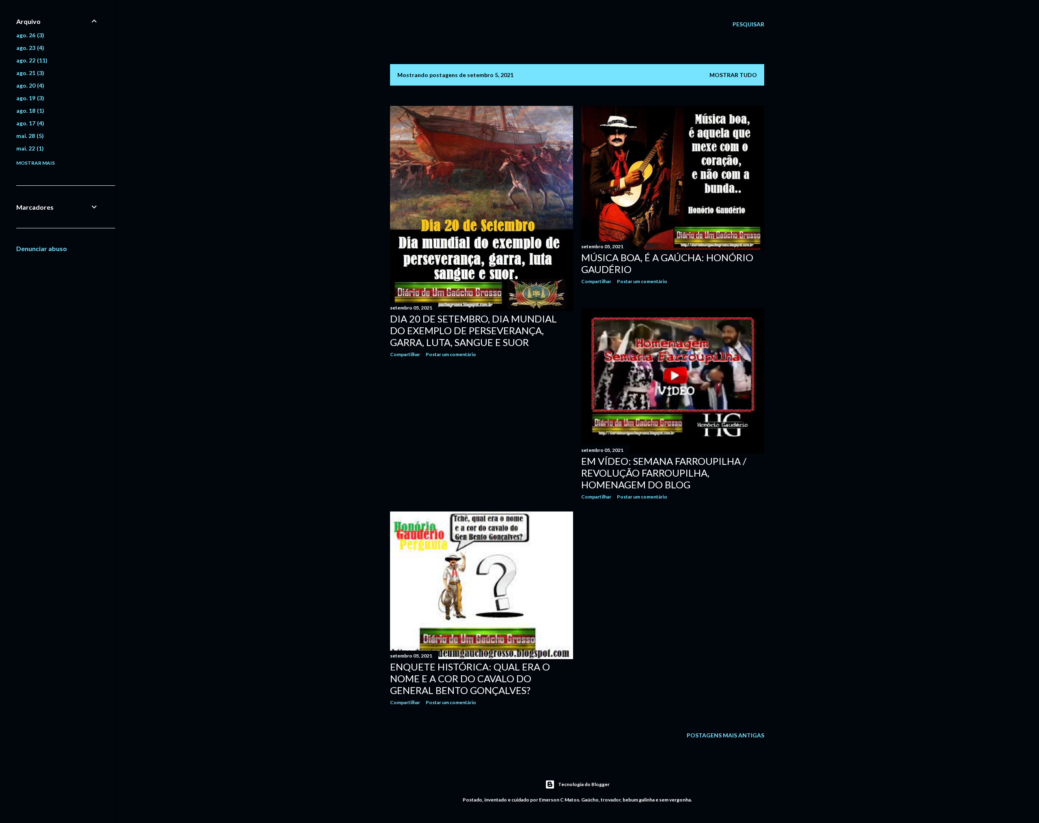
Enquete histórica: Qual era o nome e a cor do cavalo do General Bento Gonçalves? (470, 678)
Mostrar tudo (733, 74)
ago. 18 (29, 110)
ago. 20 (29, 85)
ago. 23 (29, 47)
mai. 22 (29, 148)
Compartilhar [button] (405, 354)
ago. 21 (29, 72)
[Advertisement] (481, 434)
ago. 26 (29, 35)
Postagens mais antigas (725, 735)
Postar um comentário (451, 354)
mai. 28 (29, 135)
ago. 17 (29, 123)
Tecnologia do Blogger (584, 784)
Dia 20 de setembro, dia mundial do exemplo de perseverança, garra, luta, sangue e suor (473, 330)
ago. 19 (29, 98)
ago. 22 (30, 60)
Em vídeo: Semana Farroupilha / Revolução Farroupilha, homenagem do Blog (663, 472)
